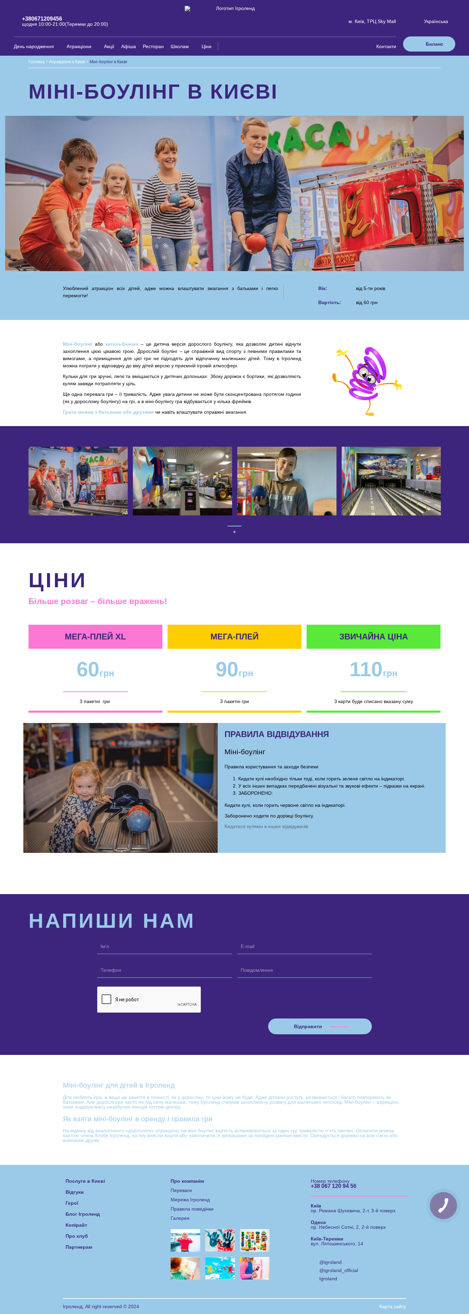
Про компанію (187, 1181)
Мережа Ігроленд (190, 1199)
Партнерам (79, 1247)
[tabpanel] (78, 481)
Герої (72, 1203)
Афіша (128, 46)
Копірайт (76, 1225)
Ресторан (153, 46)
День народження (34, 46)
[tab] (234, 532)
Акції (109, 46)
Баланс (434, 44)
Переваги (181, 1190)
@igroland (330, 1262)
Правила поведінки (192, 1209)
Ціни (206, 46)
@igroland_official (338, 1270)
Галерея (180, 1218)
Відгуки (75, 1192)
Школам (180, 46)
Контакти (386, 46)
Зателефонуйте (307, 1289)
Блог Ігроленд (83, 1214)
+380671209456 (42, 19)
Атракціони (79, 46)
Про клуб (77, 1236)
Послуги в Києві (85, 1181)
